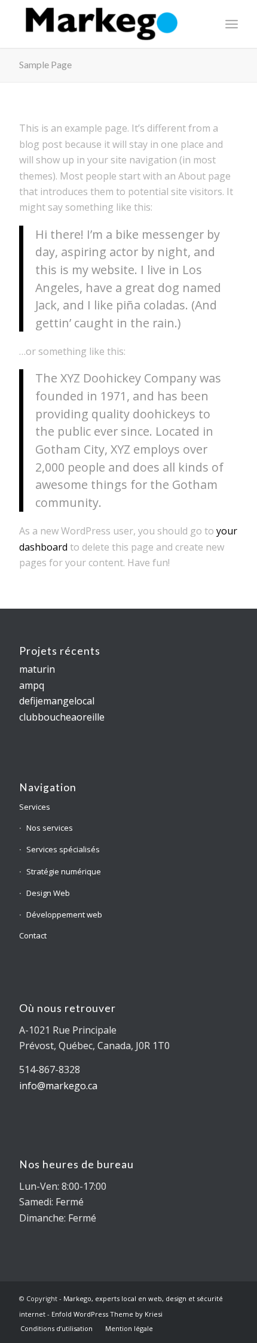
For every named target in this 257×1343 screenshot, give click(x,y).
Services (34, 806)
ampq (31, 685)
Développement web (64, 914)
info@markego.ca (58, 1085)
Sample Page (45, 64)
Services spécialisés (63, 849)
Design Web (48, 893)
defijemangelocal (56, 700)
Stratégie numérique (63, 871)
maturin (37, 669)
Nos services (49, 827)
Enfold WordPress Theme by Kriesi (107, 1313)
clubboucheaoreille (62, 717)
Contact (33, 935)
